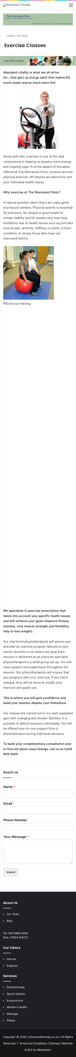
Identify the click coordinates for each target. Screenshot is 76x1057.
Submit (10, 872)
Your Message (16, 837)
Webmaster (44, 1049)
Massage (12, 1013)
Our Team (13, 914)
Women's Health (17, 1007)
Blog (9, 920)
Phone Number (15, 820)
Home (10, 35)
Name (9, 787)
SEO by (31, 1049)
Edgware (12, 965)
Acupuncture (15, 1000)
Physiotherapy (16, 987)
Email (8, 803)
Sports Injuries (16, 993)
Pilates (11, 1020)
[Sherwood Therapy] (16, 5)
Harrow (11, 959)
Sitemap (54, 1043)
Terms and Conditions (33, 1043)
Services (22, 35)
